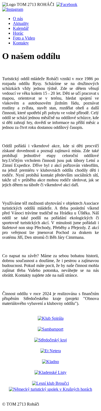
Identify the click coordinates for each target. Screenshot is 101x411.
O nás (18, 18)
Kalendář (21, 28)
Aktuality (21, 23)
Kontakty (21, 43)
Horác (18, 33)
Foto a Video (24, 38)
